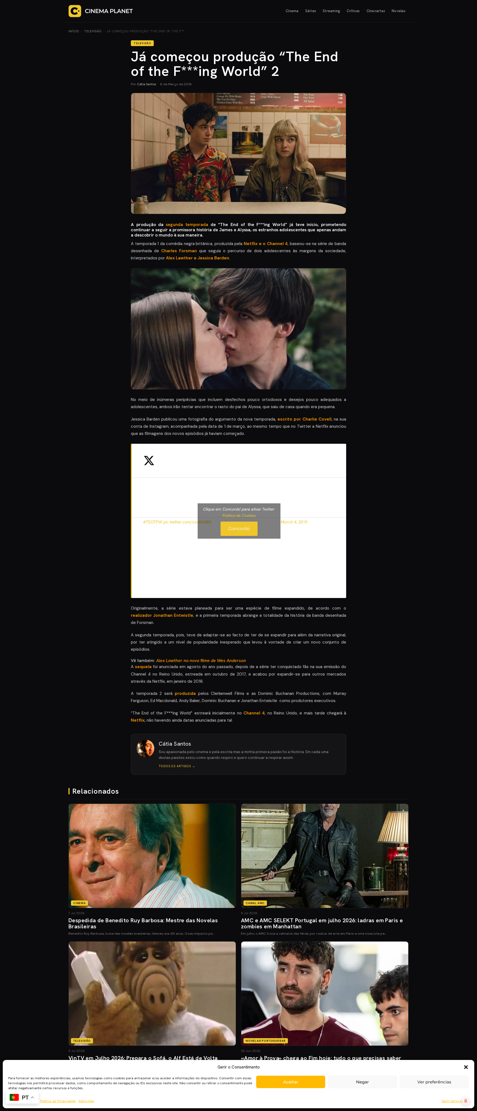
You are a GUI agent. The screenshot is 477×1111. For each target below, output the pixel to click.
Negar (362, 1082)
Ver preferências (434, 1082)
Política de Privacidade (58, 1101)
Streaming (331, 11)
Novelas (399, 11)
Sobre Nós (86, 1101)
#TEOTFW (152, 522)
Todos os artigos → (177, 766)
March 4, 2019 (294, 522)
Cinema (292, 11)
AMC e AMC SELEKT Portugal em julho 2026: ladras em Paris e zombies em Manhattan (322, 923)
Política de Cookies (239, 515)
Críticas (353, 11)
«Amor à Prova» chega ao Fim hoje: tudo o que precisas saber (321, 1058)
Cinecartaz (376, 11)
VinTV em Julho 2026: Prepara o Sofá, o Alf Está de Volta (143, 1058)
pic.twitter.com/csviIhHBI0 (187, 522)
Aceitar (290, 1082)
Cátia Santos (146, 84)
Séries (310, 11)
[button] (466, 1067)
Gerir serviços (452, 1101)
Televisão (93, 31)
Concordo (239, 528)
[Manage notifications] (465, 1101)
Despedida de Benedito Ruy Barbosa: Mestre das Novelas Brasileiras (143, 923)
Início (73, 31)
